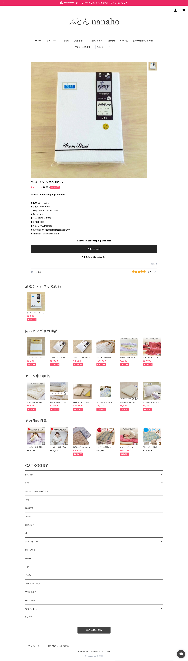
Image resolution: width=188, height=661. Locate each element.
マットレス (29, 516)
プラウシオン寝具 (32, 583)
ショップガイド (95, 40)
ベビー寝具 (30, 600)
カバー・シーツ (31, 541)
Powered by (91, 656)
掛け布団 (29, 474)
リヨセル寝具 (31, 592)
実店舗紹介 (79, 40)
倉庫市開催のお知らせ (143, 40)
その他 (28, 575)
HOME (38, 40)
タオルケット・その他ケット (36, 491)
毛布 (27, 483)
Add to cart (94, 249)
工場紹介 (65, 40)
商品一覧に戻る (94, 630)
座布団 (28, 558)
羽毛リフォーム (31, 609)
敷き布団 (29, 508)
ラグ (27, 567)
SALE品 (124, 40)
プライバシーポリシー (35, 646)
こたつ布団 (30, 550)
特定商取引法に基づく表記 (58, 646)
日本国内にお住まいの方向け (94, 257)
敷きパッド (29, 525)
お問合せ (111, 40)
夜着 (27, 500)
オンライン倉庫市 (82, 47)
